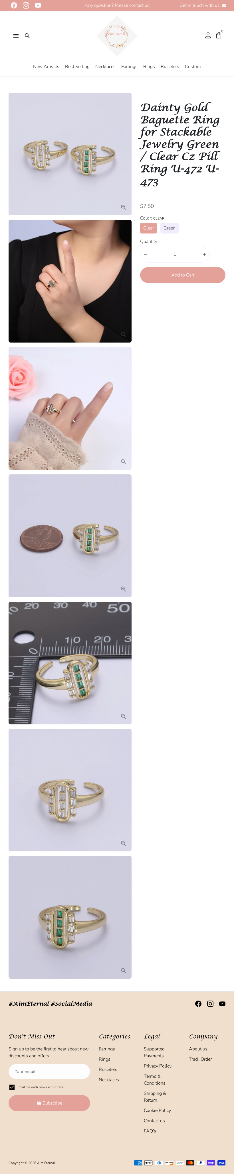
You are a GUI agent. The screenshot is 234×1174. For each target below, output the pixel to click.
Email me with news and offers (40, 1087)
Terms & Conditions (155, 1079)
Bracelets (170, 66)
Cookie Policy (157, 1110)
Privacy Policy (158, 1066)
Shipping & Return (155, 1096)
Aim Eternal (46, 1163)
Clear (148, 228)
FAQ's (150, 1131)
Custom (193, 66)
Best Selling (77, 66)
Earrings (129, 66)
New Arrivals (46, 66)
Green (169, 228)
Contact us (154, 1121)
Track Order (200, 1059)
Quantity (148, 241)
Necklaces (105, 66)
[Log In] (208, 36)
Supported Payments (154, 1052)
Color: (152, 218)
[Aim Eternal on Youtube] (36, 5)
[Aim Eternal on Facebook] (12, 5)
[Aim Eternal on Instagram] (24, 5)
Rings (149, 66)
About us (198, 1049)
